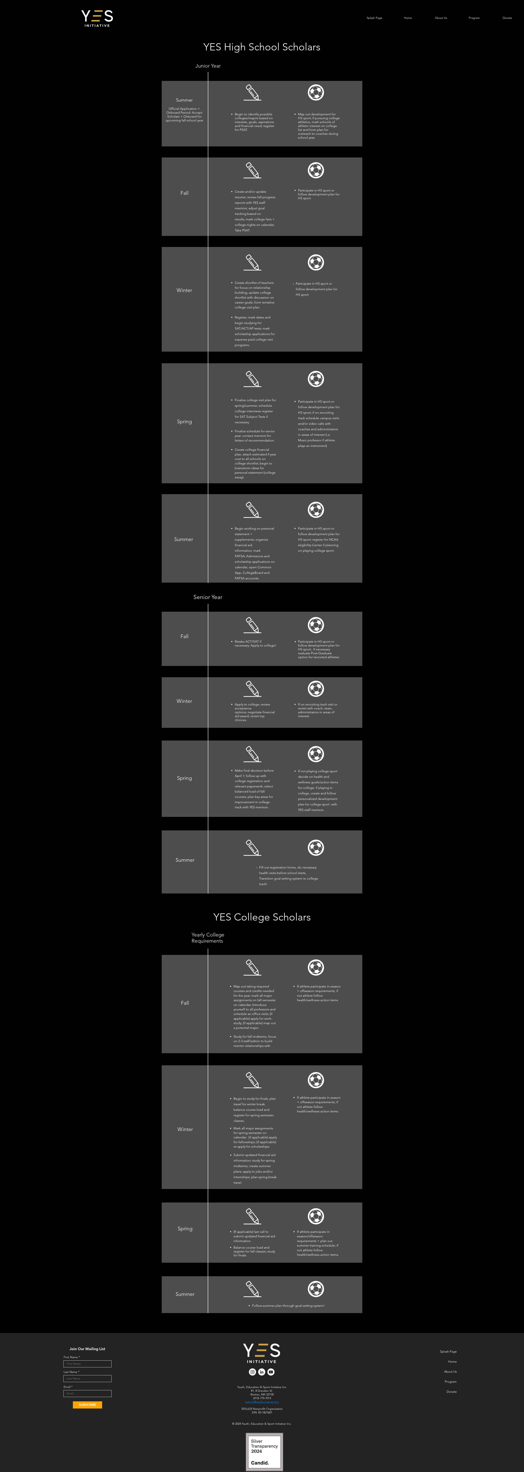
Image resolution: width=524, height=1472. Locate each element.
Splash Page (448, 1351)
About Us (450, 1371)
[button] (441, 18)
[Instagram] (252, 1372)
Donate (452, 1392)
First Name (71, 1357)
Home (452, 1361)
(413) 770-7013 (262, 1398)
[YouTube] (270, 1372)
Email (67, 1386)
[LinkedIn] (261, 1372)
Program (451, 1382)
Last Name (70, 1371)
